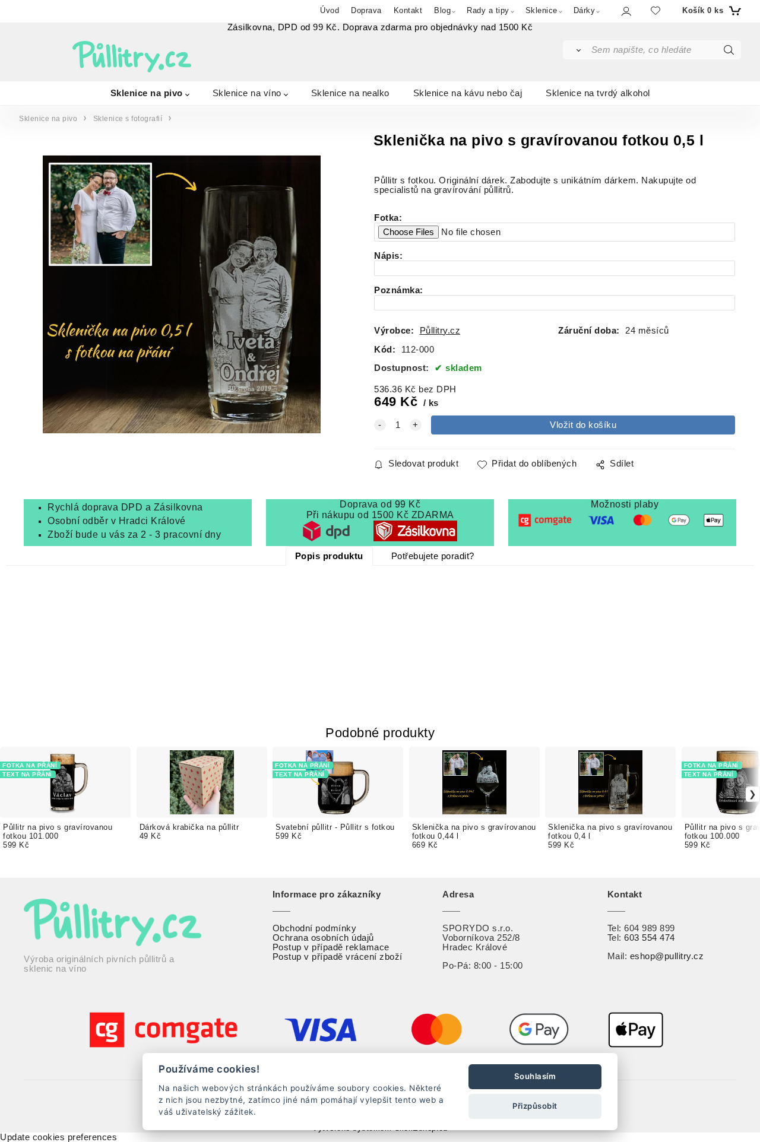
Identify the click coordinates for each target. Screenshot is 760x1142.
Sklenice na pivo (146, 92)
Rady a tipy (488, 10)
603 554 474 (649, 938)
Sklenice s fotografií (128, 119)
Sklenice (541, 10)
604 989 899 (649, 928)
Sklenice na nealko (350, 92)
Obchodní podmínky (315, 928)
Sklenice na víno (247, 92)
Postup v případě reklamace (331, 947)
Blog (442, 10)
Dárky (585, 10)
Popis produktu (329, 556)
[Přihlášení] (625, 11)
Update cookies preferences (58, 1137)
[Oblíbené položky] (655, 10)
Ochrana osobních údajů (323, 938)
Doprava (366, 10)
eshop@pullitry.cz (667, 956)
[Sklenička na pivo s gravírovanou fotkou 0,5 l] (181, 294)
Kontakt (408, 10)
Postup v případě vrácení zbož (336, 957)
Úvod (329, 10)
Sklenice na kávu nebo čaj (467, 92)
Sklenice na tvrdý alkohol (598, 92)
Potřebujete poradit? (432, 556)
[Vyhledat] (576, 49)
